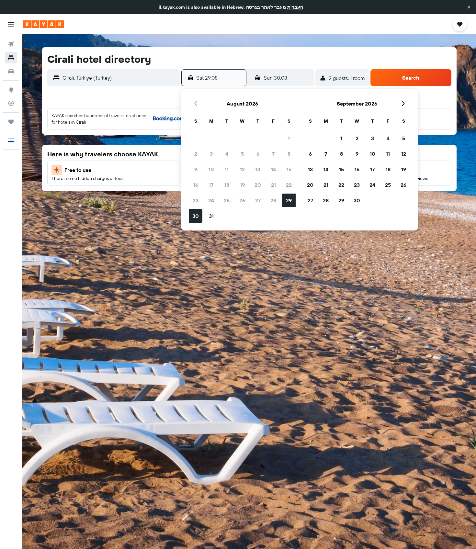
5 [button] (242, 154)
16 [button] (195, 185)
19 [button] (242, 185)
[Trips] (11, 121)
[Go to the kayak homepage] (43, 24)
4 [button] (226, 154)
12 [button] (242, 169)
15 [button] (289, 169)
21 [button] (273, 185)
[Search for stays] (11, 57)
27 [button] (258, 200)
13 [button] (257, 169)
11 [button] (227, 169)
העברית (295, 7)
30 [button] (195, 216)
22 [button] (289, 185)
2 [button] (195, 154)
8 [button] (289, 154)
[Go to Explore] (11, 89)
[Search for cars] (11, 71)
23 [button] (195, 200)
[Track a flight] (11, 103)
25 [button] (227, 200)
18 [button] (226, 185)
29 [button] (289, 200)
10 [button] (211, 169)
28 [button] (273, 200)
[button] (469, 7)
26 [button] (242, 200)
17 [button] (211, 185)
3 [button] (211, 154)
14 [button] (273, 169)
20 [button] (258, 185)
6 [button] (257, 154)
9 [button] (195, 169)
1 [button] (289, 138)
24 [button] (211, 200)
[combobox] (120, 77)
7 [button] (273, 154)
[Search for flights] (11, 44)
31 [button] (211, 216)
